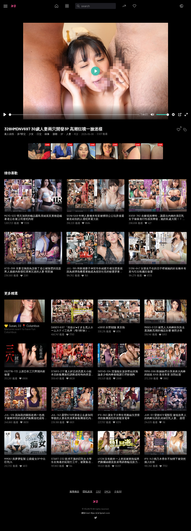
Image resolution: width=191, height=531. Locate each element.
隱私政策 (87, 491)
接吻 (55, 133)
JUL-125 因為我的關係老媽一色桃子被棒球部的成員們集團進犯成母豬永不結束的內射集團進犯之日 (24, 416)
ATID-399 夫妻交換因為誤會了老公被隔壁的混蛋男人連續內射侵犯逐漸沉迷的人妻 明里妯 (32, 270)
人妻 (68, 133)
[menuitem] (179, 129)
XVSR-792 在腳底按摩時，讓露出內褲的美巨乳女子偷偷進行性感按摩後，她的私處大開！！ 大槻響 (157, 217)
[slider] (74, 114)
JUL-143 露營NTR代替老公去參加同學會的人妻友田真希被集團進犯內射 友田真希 (72, 416)
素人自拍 (9, 133)
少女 (31, 133)
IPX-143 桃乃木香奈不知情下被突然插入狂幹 (165, 460)
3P (61, 134)
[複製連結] (185, 129)
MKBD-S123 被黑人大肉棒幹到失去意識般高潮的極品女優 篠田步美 (164, 329)
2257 (98, 491)
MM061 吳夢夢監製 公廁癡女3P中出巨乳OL (25, 460)
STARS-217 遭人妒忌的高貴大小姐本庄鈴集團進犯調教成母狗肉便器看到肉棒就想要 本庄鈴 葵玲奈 (71, 373)
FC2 (76, 134)
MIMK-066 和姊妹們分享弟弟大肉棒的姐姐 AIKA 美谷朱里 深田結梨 (165, 373)
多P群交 (21, 133)
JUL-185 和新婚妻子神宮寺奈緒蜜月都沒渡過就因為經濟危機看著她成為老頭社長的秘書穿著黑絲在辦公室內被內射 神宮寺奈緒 (95, 270)
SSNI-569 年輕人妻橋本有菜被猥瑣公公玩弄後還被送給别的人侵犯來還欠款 (95, 217)
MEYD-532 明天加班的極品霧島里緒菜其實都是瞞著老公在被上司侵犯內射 (33, 217)
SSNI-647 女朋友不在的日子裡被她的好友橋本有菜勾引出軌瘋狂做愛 (157, 270)
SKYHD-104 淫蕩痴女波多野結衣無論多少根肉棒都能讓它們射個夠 (118, 373)
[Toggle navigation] (5, 6)
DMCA (107, 491)
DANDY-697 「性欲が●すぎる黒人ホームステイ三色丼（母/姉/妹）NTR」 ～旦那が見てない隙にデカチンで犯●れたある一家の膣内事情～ (72, 329)
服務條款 (74, 491)
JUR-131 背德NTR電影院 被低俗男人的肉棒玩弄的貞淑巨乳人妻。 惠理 (165, 416)
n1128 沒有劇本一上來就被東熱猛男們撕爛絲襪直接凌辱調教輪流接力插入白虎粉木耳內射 (118, 460)
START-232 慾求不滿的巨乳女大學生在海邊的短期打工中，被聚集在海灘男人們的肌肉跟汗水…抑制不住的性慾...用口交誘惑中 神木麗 (72, 460)
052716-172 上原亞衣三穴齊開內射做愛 (24, 373)
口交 (39, 133)
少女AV (118, 491)
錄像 (47, 133)
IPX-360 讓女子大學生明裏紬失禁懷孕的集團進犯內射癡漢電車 (119, 416)
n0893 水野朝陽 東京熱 (111, 327)
